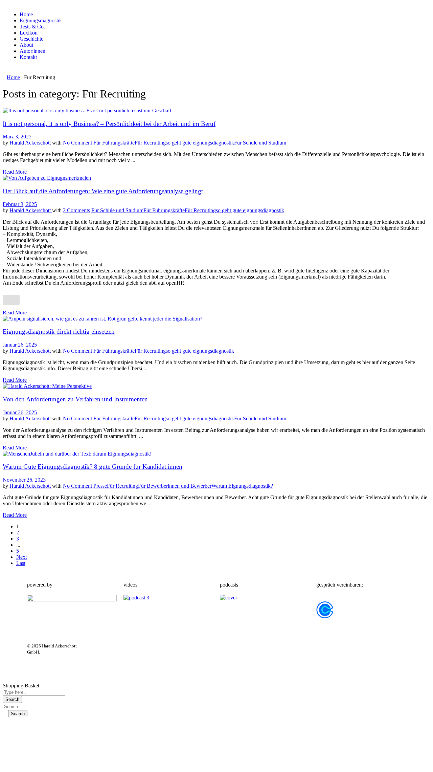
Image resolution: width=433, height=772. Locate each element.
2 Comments (76, 210)
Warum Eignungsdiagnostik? (242, 486)
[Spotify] (136, 651)
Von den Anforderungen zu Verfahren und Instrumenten (75, 399)
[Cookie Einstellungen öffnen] (53, 766)
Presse (100, 486)
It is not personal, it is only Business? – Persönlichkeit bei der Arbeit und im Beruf (109, 123)
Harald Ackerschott (30, 143)
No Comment (77, 143)
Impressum (265, 651)
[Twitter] (99, 651)
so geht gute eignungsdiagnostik (200, 143)
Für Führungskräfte (114, 143)
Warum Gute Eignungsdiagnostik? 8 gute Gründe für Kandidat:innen (92, 466)
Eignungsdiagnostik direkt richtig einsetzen (59, 331)
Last (20, 563)
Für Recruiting (150, 143)
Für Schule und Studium (260, 143)
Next (21, 557)
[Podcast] (99, 669)
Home (13, 77)
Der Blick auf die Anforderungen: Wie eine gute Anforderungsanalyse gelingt (103, 191)
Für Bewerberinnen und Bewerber (174, 486)
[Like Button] (11, 300)
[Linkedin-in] (118, 651)
